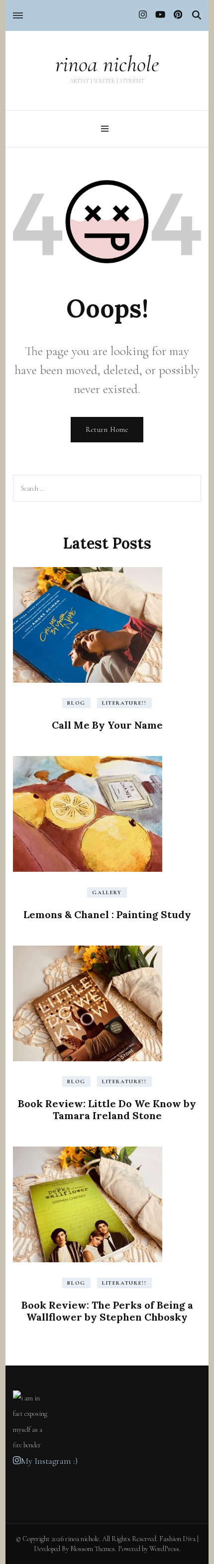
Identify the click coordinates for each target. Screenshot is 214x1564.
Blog (76, 703)
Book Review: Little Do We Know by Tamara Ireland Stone (107, 1109)
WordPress (164, 1549)
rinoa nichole (107, 64)
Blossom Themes (92, 1549)
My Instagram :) (49, 1460)
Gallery (107, 892)
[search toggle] (196, 15)
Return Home (107, 429)
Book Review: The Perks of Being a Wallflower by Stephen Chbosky (107, 1311)
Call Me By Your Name (107, 725)
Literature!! (124, 703)
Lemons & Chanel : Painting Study (107, 914)
